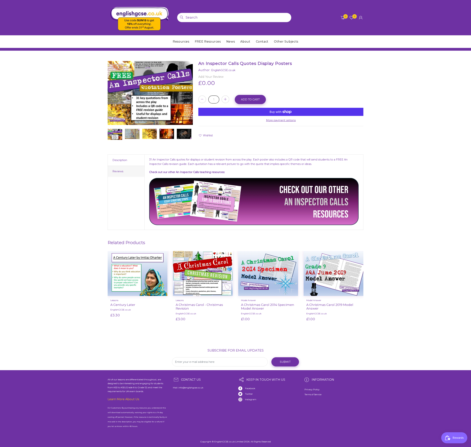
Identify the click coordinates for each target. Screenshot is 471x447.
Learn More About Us (123, 399)
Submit (285, 362)
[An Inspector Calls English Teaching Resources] (254, 202)
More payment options (281, 120)
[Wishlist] (150, 321)
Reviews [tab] (117, 171)
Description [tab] (119, 160)
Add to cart (250, 99)
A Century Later (122, 305)
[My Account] (360, 18)
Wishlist (208, 135)
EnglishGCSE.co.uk (120, 309)
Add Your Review (211, 76)
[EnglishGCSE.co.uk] (140, 17)
